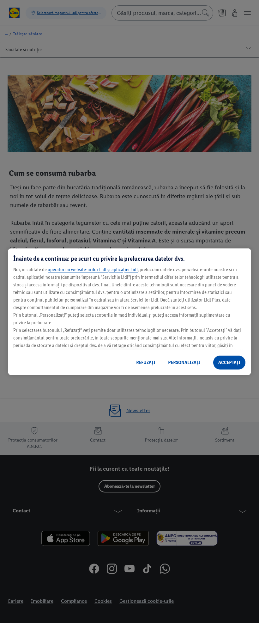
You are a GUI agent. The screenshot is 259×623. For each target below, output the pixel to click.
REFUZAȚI (145, 362)
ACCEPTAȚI (229, 362)
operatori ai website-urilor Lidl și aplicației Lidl (93, 269)
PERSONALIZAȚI (184, 362)
